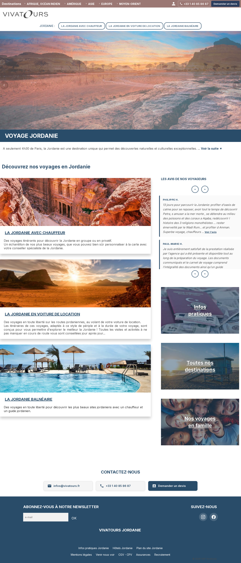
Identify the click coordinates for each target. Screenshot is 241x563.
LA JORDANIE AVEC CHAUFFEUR (35, 232)
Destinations (11, 4)
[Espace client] (173, 4)
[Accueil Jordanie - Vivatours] (29, 14)
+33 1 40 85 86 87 (118, 486)
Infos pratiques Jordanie (94, 548)
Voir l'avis (211, 232)
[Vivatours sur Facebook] (214, 517)
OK (74, 518)
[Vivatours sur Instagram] (203, 517)
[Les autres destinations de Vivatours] (200, 388)
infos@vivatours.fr (66, 486)
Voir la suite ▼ (211, 148)
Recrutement (162, 554)
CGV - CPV (125, 554)
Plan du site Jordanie (150, 548)
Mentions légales (81, 554)
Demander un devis (172, 486)
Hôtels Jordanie (123, 548)
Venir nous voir (105, 554)
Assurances (143, 554)
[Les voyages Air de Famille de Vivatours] (200, 444)
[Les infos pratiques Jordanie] (200, 332)
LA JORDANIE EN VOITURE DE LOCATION (42, 314)
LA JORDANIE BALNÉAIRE (28, 399)
